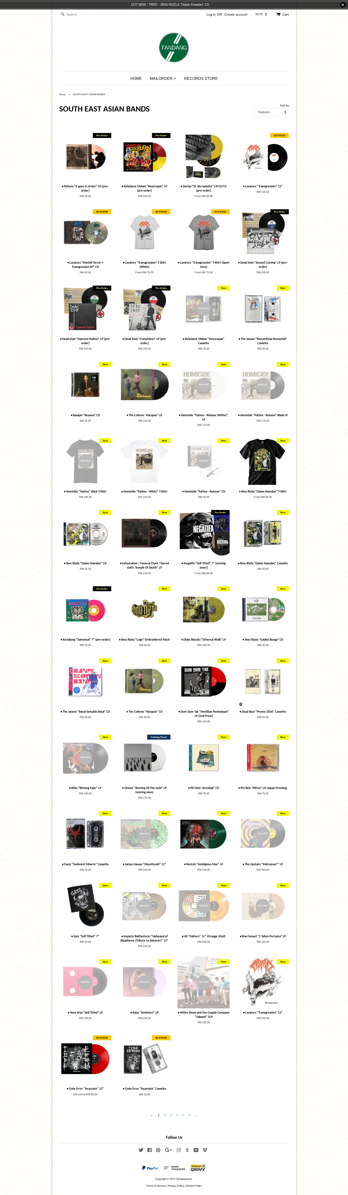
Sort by (284, 105)
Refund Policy (194, 1185)
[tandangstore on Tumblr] (187, 1151)
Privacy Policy (176, 1185)
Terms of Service (156, 1185)
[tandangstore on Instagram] (178, 1151)
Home (62, 94)
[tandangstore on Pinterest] (158, 1151)
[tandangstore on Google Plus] (168, 1151)
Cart (285, 14)
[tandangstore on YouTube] (196, 1151)
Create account (235, 14)
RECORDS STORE (201, 79)
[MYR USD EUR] (261, 14)
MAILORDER (162, 79)
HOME (136, 79)
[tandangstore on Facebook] (149, 1151)
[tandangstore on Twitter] (141, 1151)
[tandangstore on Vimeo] (204, 1151)
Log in (211, 14)
